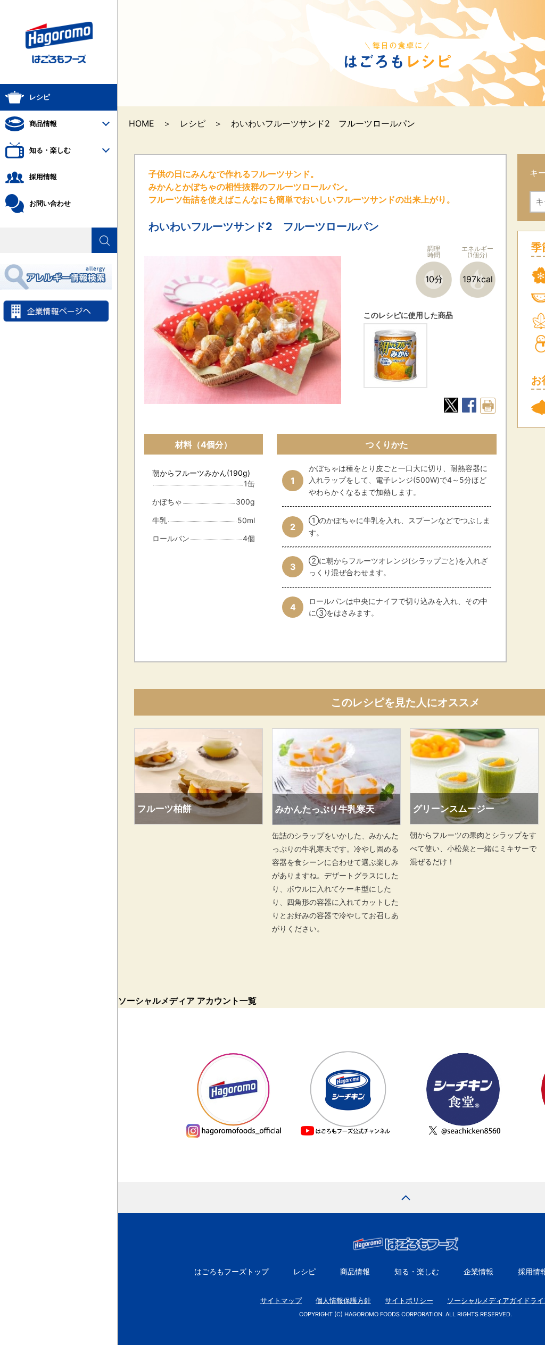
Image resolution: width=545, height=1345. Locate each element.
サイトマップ (281, 1300)
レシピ (192, 123)
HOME (141, 123)
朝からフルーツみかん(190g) (201, 472)
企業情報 (478, 1271)
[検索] (104, 240)
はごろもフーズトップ (231, 1271)
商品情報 (355, 1271)
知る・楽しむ (416, 1271)
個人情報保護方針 (343, 1300)
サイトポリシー (409, 1300)
